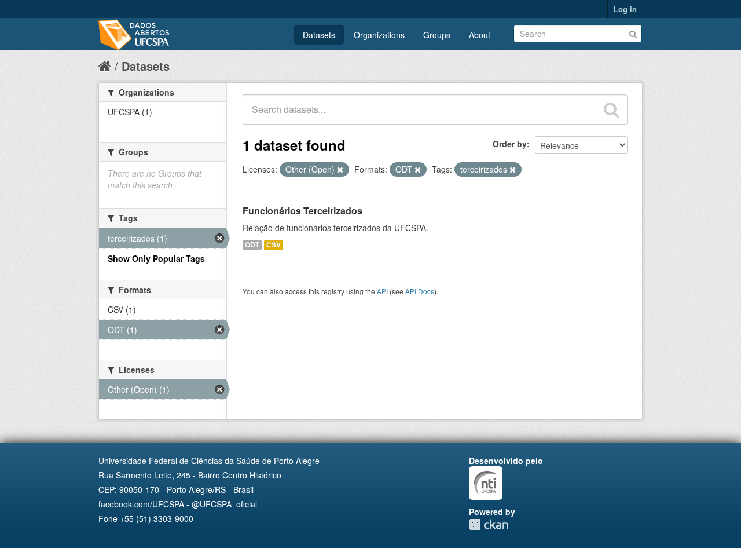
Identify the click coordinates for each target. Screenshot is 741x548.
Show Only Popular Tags (156, 258)
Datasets (319, 35)
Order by (510, 143)
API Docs (419, 291)
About (479, 35)
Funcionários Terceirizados (302, 210)
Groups (436, 35)
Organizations (379, 35)
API (382, 291)
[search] (611, 109)
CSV (273, 245)
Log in (625, 8)
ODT (252, 245)
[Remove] (340, 169)
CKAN (488, 524)
